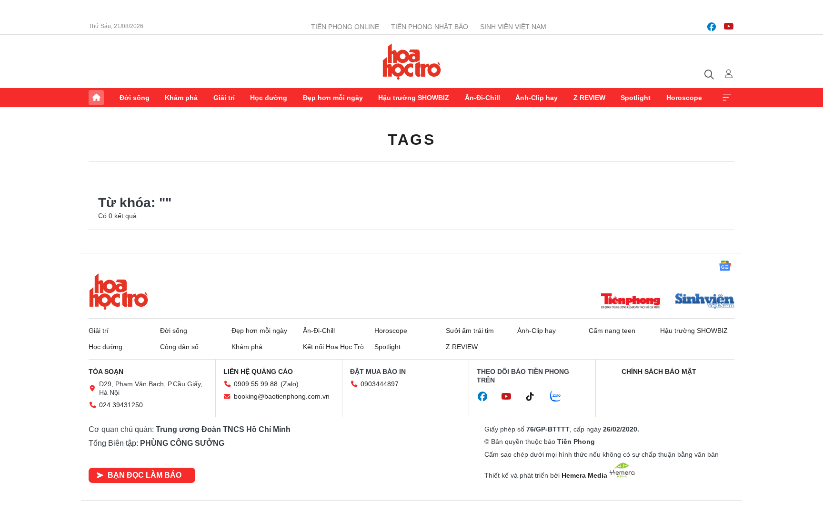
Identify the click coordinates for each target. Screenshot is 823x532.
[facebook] (711, 26)
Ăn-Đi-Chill (482, 97)
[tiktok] (534, 396)
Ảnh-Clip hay (536, 97)
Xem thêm (726, 97)
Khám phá (181, 97)
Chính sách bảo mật (659, 371)
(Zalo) (290, 384)
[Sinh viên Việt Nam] (704, 302)
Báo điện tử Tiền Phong (412, 61)
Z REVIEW (589, 97)
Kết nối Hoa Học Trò (333, 347)
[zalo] (560, 396)
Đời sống (135, 97)
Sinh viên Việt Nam (513, 26)
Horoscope (684, 97)
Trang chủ (96, 97)
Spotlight (636, 97)
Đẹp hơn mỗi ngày (333, 97)
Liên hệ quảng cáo (258, 371)
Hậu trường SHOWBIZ (413, 97)
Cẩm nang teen (612, 330)
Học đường (268, 97)
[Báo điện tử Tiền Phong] (630, 302)
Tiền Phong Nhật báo (429, 26)
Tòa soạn (106, 371)
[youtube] (728, 26)
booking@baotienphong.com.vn (282, 396)
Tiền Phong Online (345, 26)
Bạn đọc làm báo (144, 475)
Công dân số (179, 347)
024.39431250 (121, 405)
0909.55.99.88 (256, 384)
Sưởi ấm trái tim (470, 330)
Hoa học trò (119, 291)
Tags (411, 139)
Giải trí (224, 97)
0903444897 (380, 384)
